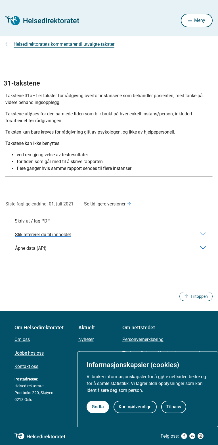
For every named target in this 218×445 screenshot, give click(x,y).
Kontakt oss (26, 366)
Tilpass (173, 406)
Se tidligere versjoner (104, 204)
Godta (98, 406)
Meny (199, 20)
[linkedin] (192, 436)
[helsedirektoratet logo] (44, 436)
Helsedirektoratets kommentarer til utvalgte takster (64, 44)
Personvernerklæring (143, 339)
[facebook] (184, 436)
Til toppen (199, 296)
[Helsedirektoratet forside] (46, 20)
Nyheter (86, 339)
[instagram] (201, 436)
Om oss (22, 339)
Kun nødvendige (135, 406)
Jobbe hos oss (29, 353)
